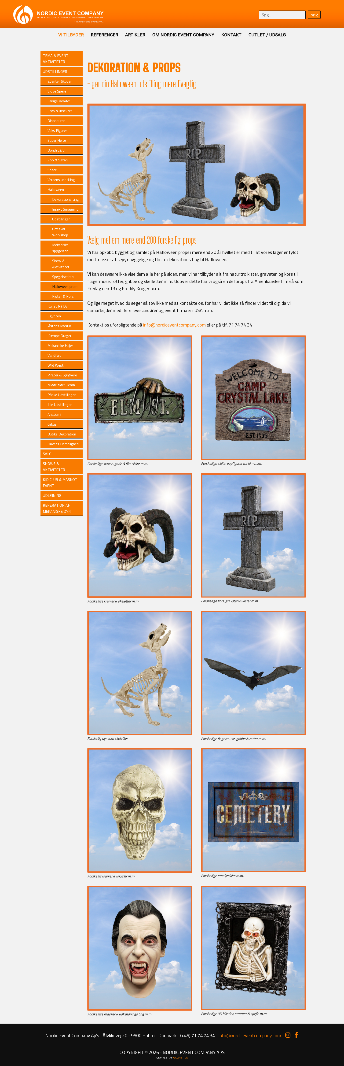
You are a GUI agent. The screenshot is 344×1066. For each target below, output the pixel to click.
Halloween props (65, 286)
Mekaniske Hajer (60, 345)
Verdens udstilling (61, 179)
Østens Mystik (59, 326)
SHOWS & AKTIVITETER (54, 466)
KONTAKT (231, 34)
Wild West (56, 365)
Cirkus (52, 424)
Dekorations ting (65, 199)
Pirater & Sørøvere (62, 375)
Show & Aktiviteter (60, 264)
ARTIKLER (135, 34)
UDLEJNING (52, 495)
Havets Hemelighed (63, 444)
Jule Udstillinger (60, 404)
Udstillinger (61, 219)
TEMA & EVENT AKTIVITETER (55, 58)
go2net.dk (180, 1057)
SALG (47, 454)
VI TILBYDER (71, 34)
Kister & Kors (63, 296)
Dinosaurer (56, 120)
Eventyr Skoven (60, 81)
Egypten (54, 316)
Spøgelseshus (63, 276)
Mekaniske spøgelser (60, 248)
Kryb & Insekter (60, 111)
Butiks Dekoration (62, 434)
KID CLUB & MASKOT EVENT (60, 482)
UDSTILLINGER (55, 71)
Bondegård (56, 150)
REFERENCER (104, 34)
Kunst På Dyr (58, 306)
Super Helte (57, 140)
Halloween (56, 189)
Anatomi (54, 414)
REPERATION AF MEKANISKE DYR (57, 508)
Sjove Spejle (57, 91)
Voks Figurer (57, 130)
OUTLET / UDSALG (267, 34)
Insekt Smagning (65, 209)
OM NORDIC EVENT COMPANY (183, 34)
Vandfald (54, 355)
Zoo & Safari (58, 160)
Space (52, 170)
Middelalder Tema (61, 385)
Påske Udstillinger (62, 394)
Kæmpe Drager (59, 335)
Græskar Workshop (60, 232)
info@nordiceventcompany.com (174, 324)
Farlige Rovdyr (59, 101)
